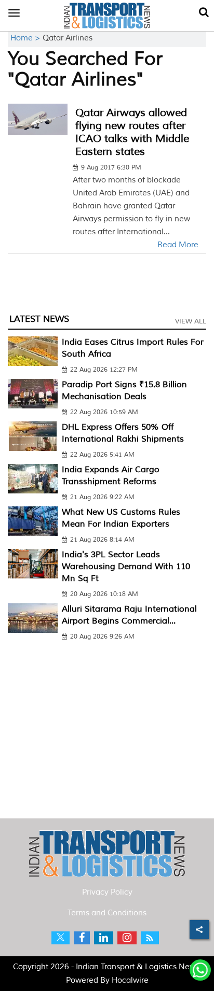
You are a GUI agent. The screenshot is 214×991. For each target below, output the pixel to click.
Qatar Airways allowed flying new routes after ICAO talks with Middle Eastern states (132, 132)
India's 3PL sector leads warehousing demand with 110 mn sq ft (126, 566)
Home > (26, 38)
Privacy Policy (107, 892)
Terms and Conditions (107, 913)
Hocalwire (130, 980)
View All (190, 321)
